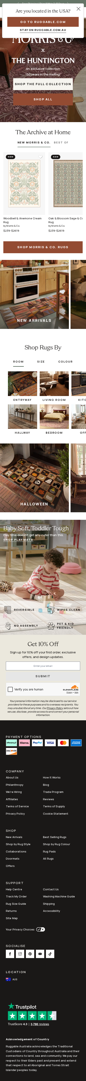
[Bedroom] (54, 417)
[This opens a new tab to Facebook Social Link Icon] (10, 954)
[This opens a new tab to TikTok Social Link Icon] (50, 954)
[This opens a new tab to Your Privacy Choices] (39, 929)
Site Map (12, 918)
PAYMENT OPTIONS (24, 736)
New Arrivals (14, 837)
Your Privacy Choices (20, 929)
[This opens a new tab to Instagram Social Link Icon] (20, 954)
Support (15, 883)
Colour (65, 361)
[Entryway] (22, 384)
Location (16, 972)
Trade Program (53, 792)
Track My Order (16, 896)
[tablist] (43, 143)
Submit (43, 676)
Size (41, 361)
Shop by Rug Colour (56, 844)
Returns (11, 911)
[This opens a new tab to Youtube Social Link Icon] (40, 954)
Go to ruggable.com (43, 22)
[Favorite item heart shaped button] (40, 156)
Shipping (49, 904)
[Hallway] (22, 417)
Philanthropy (14, 785)
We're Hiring (14, 792)
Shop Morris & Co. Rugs (43, 247)
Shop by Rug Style (18, 844)
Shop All (43, 99)
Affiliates (12, 799)
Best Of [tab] (61, 142)
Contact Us (51, 889)
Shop (11, 831)
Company (15, 771)
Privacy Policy (15, 813)
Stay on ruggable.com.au (43, 30)
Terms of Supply (54, 806)
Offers (10, 866)
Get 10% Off (43, 644)
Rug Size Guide (16, 904)
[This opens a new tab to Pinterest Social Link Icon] (30, 954)
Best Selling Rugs (55, 837)
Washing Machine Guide (59, 896)
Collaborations (16, 851)
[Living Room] (54, 384)
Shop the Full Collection (43, 84)
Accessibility (51, 911)
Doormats (12, 858)
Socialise (15, 946)
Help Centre (14, 889)
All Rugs (48, 858)
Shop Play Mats (18, 540)
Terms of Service (17, 806)
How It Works (52, 777)
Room (18, 361)
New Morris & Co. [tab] (34, 142)
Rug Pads (49, 851)
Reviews (48, 799)
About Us (12, 777)
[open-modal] (78, 9)
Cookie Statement (55, 813)
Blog (46, 785)
